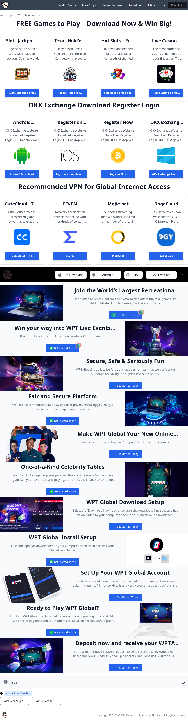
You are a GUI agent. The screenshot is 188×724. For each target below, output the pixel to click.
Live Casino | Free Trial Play (166, 41)
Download (135, 5)
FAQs (151, 5)
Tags (10, 15)
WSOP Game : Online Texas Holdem (139, 715)
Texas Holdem (112, 5)
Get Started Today (125, 316)
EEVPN (70, 204)
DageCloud (166, 204)
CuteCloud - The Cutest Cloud (22, 204)
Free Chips (89, 5)
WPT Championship (29, 15)
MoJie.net (118, 204)
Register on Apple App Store (69, 122)
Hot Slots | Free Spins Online (118, 41)
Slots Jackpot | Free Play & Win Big (22, 41)
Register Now (118, 122)
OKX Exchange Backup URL (166, 122)
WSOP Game (67, 5)
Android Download (22, 122)
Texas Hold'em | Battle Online (70, 41)
